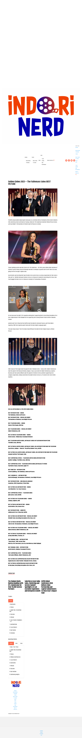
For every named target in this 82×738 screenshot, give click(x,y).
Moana (12, 607)
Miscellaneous (44, 164)
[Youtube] (71, 160)
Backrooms (12, 604)
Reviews (26, 157)
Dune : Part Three (14, 647)
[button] (54, 160)
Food (42, 162)
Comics (39, 160)
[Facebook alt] (66, 160)
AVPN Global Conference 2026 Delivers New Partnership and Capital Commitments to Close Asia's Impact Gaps (49, 587)
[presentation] (10, 600)
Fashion (43, 160)
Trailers (33, 157)
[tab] (10, 600)
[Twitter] (69, 160)
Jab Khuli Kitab (14, 624)
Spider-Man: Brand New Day (15, 650)
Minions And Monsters (16, 657)
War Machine (13, 672)
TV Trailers (34, 162)
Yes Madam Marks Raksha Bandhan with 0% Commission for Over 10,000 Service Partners (15, 585)
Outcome (13, 614)
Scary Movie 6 (14, 627)
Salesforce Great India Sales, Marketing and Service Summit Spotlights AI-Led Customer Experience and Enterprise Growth (32, 586)
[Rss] (74, 160)
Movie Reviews (28, 160)
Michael (12, 617)
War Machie (13, 630)
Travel (43, 158)
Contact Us (52, 160)
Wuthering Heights (15, 674)
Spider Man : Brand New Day (15, 610)
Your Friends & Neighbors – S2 (15, 620)
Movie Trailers (35, 160)
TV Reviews (27, 162)
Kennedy (13, 633)
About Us (48, 160)
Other (41, 155)
